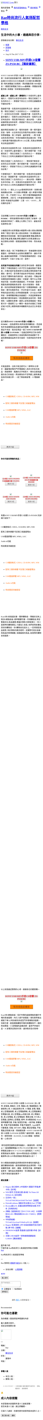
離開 (13, 1415)
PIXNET (10, 1386)
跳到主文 (4, 29)
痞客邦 (13, 1263)
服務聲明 (25, 1388)
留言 (18, 1263)
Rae (2, 1250)
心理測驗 (18, 1269)
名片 (7, 50)
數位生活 (19, 40)
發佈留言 (5, 1292)
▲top (3, 1273)
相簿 (7, 45)
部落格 (8, 48)
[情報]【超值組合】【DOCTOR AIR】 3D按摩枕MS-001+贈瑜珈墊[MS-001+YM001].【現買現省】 (24, 1214)
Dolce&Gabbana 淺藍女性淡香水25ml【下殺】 (24, 1203)
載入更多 (5, 1278)
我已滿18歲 (5, 1415)
